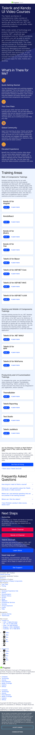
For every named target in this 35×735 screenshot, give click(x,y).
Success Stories (6, 614)
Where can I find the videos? (11, 499)
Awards (4, 680)
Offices (4, 686)
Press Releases (6, 681)
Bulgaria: (11, 627)
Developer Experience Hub (10, 591)
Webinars (4, 601)
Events (4, 607)
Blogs (3, 599)
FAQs (3, 609)
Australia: (11, 629)
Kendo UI (3, 578)
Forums (4, 597)
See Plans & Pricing (17, 464)
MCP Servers (4, 581)
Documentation (6, 594)
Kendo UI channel (17, 535)
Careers (4, 685)
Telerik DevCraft (5, 574)
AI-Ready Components (15, 581)
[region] (17, 723)
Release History (6, 596)
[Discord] (4, 645)
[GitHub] (4, 643)
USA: (10, 622)
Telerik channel (17, 530)
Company (5, 676)
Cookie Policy (17, 720)
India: (10, 625)
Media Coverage (7, 683)
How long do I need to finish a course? (14, 484)
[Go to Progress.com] (5, 668)
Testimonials (5, 615)
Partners (4, 604)
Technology (5, 678)
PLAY (5, 207)
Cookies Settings (17, 732)
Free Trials (5, 584)
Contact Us (5, 620)
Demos (4, 592)
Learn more (17, 550)
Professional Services (8, 602)
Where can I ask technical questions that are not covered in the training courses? (16, 494)
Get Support (17, 568)
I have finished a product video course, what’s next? (14, 504)
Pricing (4, 586)
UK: (10, 624)
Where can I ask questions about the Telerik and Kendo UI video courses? (16, 489)
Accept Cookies (17, 727)
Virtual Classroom (7, 606)
